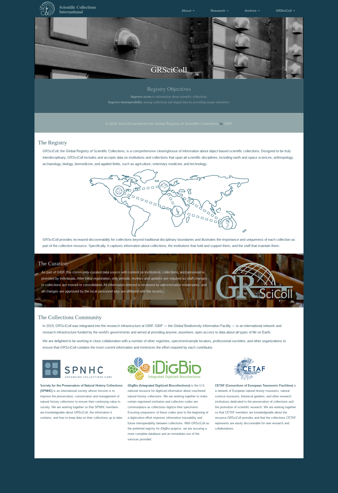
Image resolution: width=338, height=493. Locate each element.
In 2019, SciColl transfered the (130, 124)
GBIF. (228, 124)
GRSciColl (284, 10)
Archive (251, 10)
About (187, 10)
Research (218, 10)
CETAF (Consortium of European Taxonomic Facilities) (254, 385)
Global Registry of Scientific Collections (187, 124)
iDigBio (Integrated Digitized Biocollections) (159, 385)
